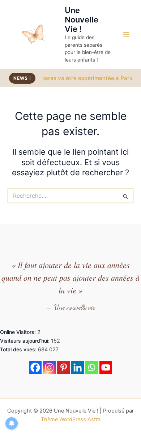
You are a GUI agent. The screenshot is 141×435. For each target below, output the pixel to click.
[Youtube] (105, 367)
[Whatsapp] (91, 367)
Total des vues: (19, 349)
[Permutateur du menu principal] (126, 34)
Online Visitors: (18, 332)
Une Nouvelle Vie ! (81, 19)
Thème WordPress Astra (71, 419)
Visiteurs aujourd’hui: (25, 341)
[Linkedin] (77, 367)
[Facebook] (35, 367)
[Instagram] (49, 367)
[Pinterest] (63, 367)
